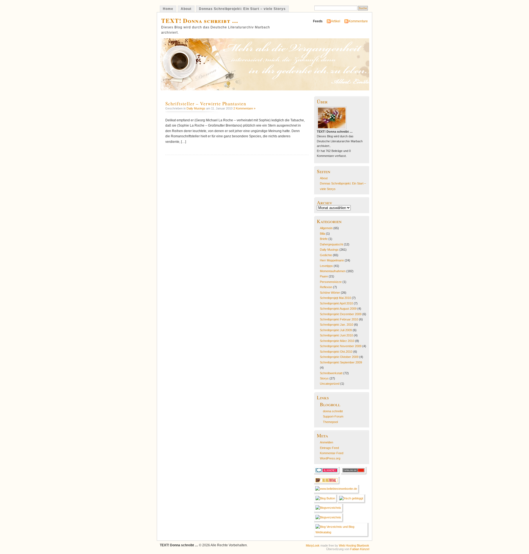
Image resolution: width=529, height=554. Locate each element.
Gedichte (326, 255)
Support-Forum (333, 416)
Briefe (324, 238)
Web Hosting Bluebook (354, 545)
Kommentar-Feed (331, 453)
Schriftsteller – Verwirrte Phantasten (205, 103)
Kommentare (358, 21)
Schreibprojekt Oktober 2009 (339, 356)
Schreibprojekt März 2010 (337, 340)
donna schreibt (333, 411)
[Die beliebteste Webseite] (337, 488)
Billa (322, 233)
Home (168, 9)
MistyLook (313, 545)
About (186, 9)
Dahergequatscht (331, 244)
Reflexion (326, 287)
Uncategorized (329, 383)
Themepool (330, 422)
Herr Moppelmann (332, 260)
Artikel (335, 21)
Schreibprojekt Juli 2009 (336, 330)
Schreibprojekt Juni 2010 (336, 335)
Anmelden (326, 442)
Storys (324, 378)
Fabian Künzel (359, 549)
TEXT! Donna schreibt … (199, 20)
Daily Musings (196, 108)
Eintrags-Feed (329, 447)
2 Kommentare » (244, 108)
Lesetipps (326, 265)
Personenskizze (331, 281)
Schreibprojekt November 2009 (340, 346)
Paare (324, 276)
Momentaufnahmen (333, 271)
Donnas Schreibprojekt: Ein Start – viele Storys (242, 9)
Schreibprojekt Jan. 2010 (336, 324)
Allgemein (326, 228)
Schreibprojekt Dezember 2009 (340, 314)
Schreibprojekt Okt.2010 (336, 351)
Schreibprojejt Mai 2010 (335, 297)
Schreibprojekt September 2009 (341, 362)
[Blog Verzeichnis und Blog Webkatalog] (341, 532)
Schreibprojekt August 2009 (338, 308)
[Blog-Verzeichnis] (327, 474)
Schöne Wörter (330, 292)
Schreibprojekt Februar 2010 (339, 319)
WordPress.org (330, 458)
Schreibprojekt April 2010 (336, 303)
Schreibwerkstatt (331, 373)
